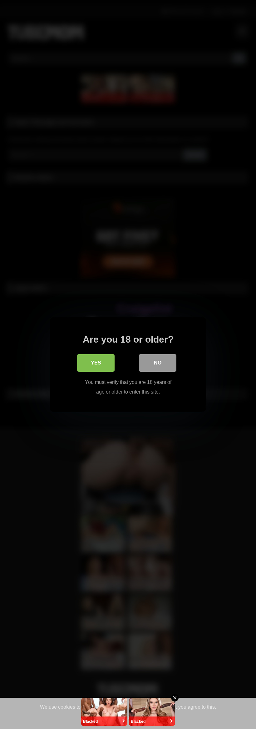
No (157, 362)
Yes (96, 362)
